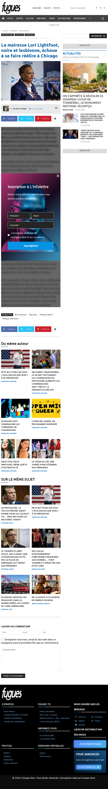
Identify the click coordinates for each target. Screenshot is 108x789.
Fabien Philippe (38, 569)
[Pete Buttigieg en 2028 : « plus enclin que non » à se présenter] (15, 359)
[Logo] (17, 8)
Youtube (81, 725)
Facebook (82, 717)
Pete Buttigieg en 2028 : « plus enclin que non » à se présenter (14, 375)
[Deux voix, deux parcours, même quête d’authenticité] (15, 448)
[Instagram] (100, 8)
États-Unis (33, 315)
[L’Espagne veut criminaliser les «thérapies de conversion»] (15, 408)
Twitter (97, 721)
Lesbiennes (29, 35)
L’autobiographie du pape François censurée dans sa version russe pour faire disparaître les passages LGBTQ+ (92, 118)
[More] (55, 118)
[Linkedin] (76, 721)
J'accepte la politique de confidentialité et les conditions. (28, 235)
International (24, 30)
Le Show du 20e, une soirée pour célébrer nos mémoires (44, 464)
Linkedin (81, 721)
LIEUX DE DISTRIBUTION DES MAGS (88, 732)
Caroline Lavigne (20, 109)
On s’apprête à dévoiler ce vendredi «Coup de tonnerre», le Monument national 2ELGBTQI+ (83, 101)
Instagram (98, 717)
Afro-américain (20, 315)
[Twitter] (104, 8)
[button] (102, 18)
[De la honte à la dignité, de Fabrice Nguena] (46, 584)
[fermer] (58, 175)
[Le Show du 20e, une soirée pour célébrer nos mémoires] (46, 448)
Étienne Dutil (7, 523)
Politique (19, 35)
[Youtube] (76, 725)
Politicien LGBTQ (46, 315)
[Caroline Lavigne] (6, 108)
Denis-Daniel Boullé (41, 603)
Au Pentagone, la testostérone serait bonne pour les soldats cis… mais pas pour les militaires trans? (15, 514)
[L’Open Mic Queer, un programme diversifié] (46, 408)
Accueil (5, 30)
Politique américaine (10, 319)
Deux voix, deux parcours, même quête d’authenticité (14, 464)
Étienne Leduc (7, 569)
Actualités (13, 30)
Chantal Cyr (6, 609)
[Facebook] (96, 8)
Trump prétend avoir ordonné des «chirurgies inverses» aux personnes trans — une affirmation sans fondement (91, 135)
